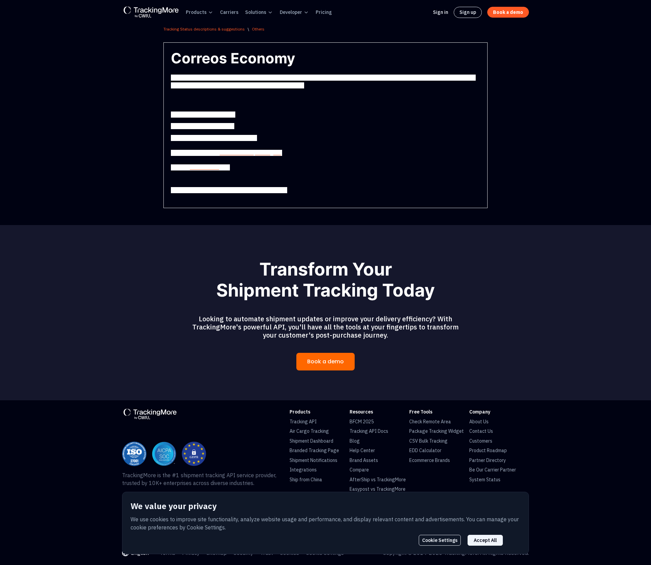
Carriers (229, 12)
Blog (355, 441)
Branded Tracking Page (314, 450)
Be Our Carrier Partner (492, 470)
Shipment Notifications (313, 460)
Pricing (324, 12)
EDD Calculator (425, 450)
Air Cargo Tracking (309, 431)
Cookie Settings (439, 540)
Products (196, 12)
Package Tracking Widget (436, 431)
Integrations (303, 470)
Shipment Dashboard (311, 441)
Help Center (362, 450)
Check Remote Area (430, 422)
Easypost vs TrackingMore (378, 489)
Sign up (467, 12)
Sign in (440, 12)
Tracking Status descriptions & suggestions (204, 29)
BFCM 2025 (362, 422)
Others (258, 29)
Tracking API (303, 422)
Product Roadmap (488, 450)
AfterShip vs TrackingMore (378, 480)
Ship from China (306, 480)
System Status (484, 480)
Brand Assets (364, 460)
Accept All (485, 540)
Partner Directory (487, 460)
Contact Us (481, 431)
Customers (480, 441)
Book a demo (325, 361)
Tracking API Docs (369, 431)
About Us (479, 422)
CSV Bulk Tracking (428, 441)
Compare (359, 470)
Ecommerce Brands (429, 460)
